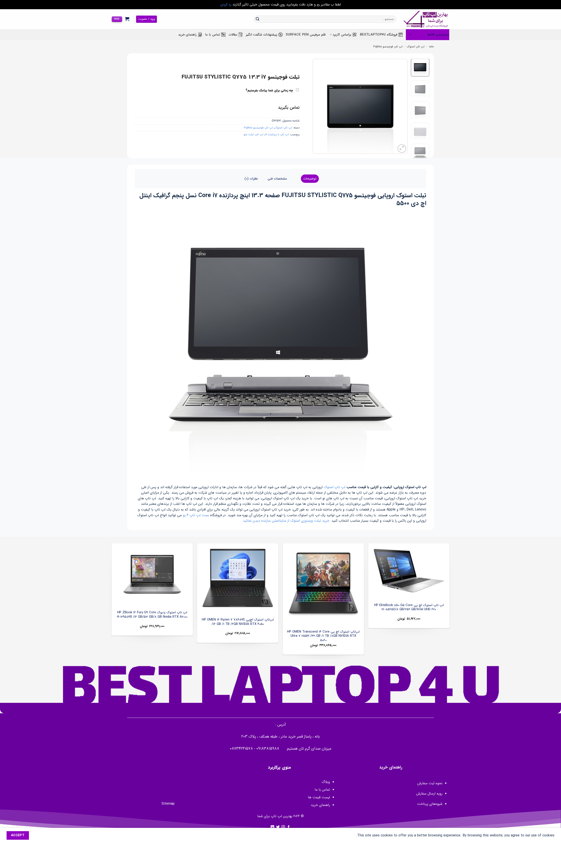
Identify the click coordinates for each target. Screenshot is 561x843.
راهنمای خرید (187, 34)
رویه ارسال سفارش (429, 793)
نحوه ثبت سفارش (429, 783)
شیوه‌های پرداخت (429, 804)
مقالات (233, 34)
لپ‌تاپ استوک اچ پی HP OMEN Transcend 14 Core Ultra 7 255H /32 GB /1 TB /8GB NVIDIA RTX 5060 (323, 636)
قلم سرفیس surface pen (305, 34)
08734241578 (241, 749)
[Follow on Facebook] (288, 827)
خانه (431, 46)
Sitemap (168, 803)
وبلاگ (326, 782)
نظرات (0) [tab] (251, 178)
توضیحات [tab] (309, 178)
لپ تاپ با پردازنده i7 (277, 134)
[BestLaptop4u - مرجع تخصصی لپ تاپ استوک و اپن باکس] (426, 19)
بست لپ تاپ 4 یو (196, 515)
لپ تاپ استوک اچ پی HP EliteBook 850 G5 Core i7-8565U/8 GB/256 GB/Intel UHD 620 (409, 607)
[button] (127, 19)
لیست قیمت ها (319, 797)
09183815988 (267, 749)
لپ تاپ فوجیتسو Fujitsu (388, 46)
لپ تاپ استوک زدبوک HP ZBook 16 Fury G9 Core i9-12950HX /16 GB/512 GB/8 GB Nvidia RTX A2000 (152, 614)
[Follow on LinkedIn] (272, 827)
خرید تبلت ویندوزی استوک (309, 520)
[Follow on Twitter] (278, 827)
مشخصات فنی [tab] (277, 178)
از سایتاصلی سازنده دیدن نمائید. (265, 520)
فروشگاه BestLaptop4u (378, 34)
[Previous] (400, 106)
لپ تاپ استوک (415, 46)
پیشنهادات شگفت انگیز (261, 34)
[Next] (317, 106)
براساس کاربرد (342, 34)
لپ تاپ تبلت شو (253, 134)
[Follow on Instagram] (283, 827)
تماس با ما (212, 34)
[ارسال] (257, 19)
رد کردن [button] (225, 4)
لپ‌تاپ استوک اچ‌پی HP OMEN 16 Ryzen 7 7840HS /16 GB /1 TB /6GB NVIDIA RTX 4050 (238, 622)
